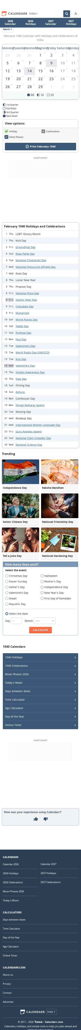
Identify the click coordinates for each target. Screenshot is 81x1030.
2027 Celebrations (50, 882)
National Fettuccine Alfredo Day (36, 267)
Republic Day (17, 604)
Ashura (20, 392)
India (32, 13)
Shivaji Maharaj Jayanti (30, 405)
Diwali (13, 598)
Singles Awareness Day (30, 372)
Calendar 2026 (11, 864)
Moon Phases (16, 136)
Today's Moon (13, 682)
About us (8, 974)
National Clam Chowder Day (33, 438)
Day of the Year (14, 716)
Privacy (7, 983)
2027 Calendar (50, 22)
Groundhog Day (25, 247)
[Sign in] (75, 13)
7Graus (38, 1022)
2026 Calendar (10, 22)
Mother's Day (52, 581)
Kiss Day (21, 359)
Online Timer (13, 725)
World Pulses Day (26, 319)
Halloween (50, 576)
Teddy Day (22, 326)
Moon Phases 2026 (17, 674)
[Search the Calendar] (66, 13)
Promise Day (23, 332)
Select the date (18, 613)
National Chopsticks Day (31, 260)
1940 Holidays (14, 657)
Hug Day (21, 339)
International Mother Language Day (38, 425)
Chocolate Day (25, 306)
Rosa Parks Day (25, 253)
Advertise (8, 1001)
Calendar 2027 (48, 864)
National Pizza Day (27, 293)
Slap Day (21, 379)
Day (8, 621)
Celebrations (53, 131)
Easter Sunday (18, 581)
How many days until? (22, 564)
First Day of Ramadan (57, 598)
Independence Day (56, 587)
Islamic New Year (26, 300)
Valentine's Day (25, 365)
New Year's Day (54, 592)
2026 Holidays (30, 22)
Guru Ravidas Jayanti (29, 431)
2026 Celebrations (13, 882)
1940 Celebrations (16, 665)
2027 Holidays (71, 22)
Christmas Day (18, 576)
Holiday (13, 131)
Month (29, 621)
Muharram (22, 313)
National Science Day (29, 444)
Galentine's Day (25, 346)
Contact (7, 992)
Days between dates (18, 691)
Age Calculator (14, 708)
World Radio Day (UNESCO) (33, 352)
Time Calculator (15, 699)
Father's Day (17, 587)
